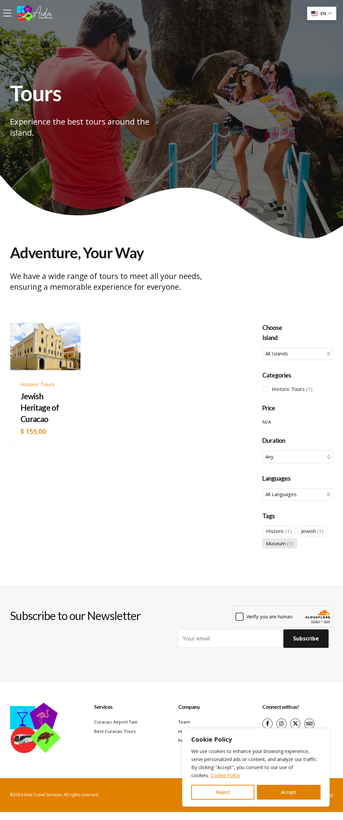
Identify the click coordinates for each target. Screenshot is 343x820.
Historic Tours (37, 384)
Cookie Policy (225, 775)
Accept (288, 792)
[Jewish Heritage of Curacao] (45, 346)
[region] (256, 767)
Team (184, 722)
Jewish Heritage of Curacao (39, 407)
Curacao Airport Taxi (115, 722)
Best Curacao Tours (115, 731)
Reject (223, 792)
